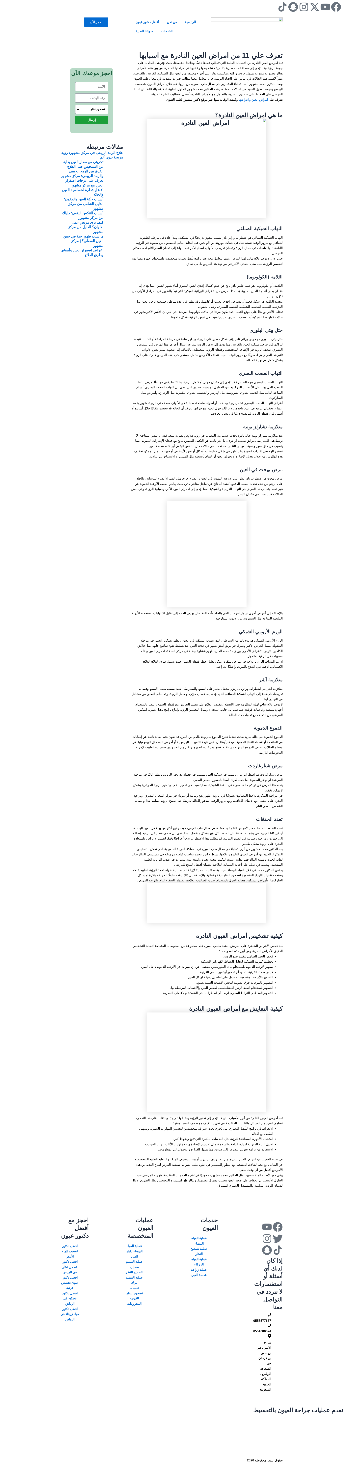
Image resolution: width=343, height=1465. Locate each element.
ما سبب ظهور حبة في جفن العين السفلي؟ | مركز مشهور (83, 241)
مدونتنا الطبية (144, 31)
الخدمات (166, 31)
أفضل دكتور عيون (147, 22)
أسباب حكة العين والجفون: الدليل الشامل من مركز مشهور (83, 203)
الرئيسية (190, 22)
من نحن (172, 22)
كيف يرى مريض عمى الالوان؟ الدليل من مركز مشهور (85, 227)
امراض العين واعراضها (254, 99)
